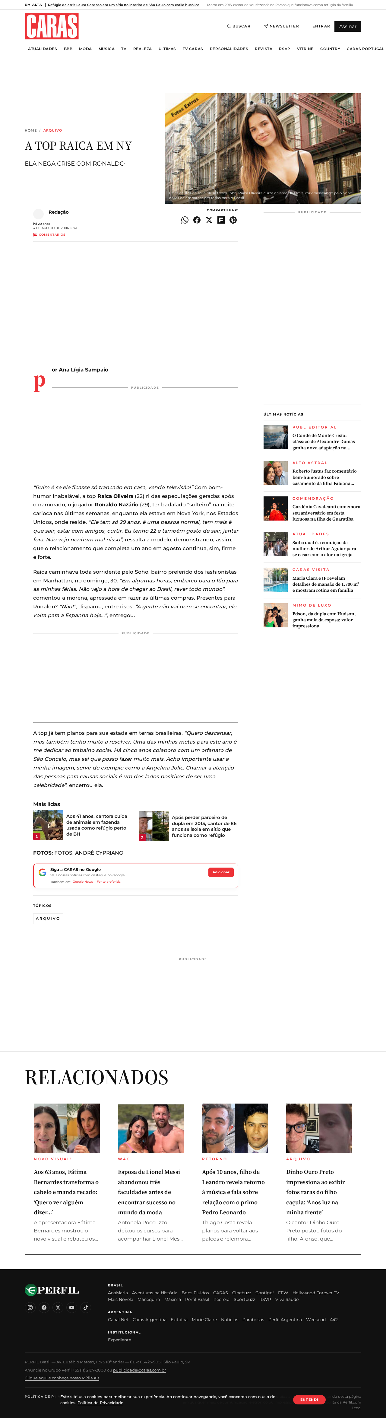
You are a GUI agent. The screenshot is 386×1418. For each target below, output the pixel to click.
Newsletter (284, 26)
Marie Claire (204, 1319)
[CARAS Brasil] (52, 26)
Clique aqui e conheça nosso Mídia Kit (62, 1377)
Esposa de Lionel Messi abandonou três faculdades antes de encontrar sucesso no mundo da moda (149, 1192)
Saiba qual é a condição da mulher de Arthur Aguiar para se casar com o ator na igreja (324, 549)
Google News (83, 882)
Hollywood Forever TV (316, 1292)
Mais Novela (120, 1299)
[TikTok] (85, 1307)
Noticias (229, 1319)
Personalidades (229, 49)
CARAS (220, 1292)
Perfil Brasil (197, 1299)
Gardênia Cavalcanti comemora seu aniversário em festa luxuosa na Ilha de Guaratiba (326, 513)
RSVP (284, 49)
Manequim (149, 1299)
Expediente (119, 1340)
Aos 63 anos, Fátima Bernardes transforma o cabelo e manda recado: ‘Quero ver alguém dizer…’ (66, 1192)
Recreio (221, 1299)
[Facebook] (44, 1307)
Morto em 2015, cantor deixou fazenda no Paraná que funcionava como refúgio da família (279, 5)
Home (31, 130)
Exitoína (179, 1319)
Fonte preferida (109, 882)
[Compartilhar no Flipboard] (221, 220)
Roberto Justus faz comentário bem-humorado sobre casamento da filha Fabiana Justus (325, 477)
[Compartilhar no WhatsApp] (185, 220)
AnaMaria (118, 1292)
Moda (85, 49)
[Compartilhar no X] (209, 220)
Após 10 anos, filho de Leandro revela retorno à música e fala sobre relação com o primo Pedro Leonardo (233, 1192)
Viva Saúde (287, 1299)
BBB (68, 49)
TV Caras (193, 49)
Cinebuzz (241, 1292)
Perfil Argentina (285, 1319)
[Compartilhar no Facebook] (197, 220)
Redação (59, 212)
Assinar (347, 26)
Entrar (321, 26)
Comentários (52, 235)
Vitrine (305, 49)
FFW (283, 1292)
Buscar (242, 26)
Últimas (167, 49)
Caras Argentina (149, 1319)
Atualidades (42, 49)
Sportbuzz (244, 1299)
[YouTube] (71, 1307)
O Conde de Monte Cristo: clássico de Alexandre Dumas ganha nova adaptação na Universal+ (324, 441)
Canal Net (118, 1319)
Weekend (316, 1319)
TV (123, 49)
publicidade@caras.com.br (139, 1370)
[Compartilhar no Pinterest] (233, 220)
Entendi (309, 1399)
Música (107, 49)
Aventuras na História (154, 1292)
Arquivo (52, 130)
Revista (263, 49)
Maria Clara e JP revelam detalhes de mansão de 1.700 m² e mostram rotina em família (326, 584)
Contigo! (264, 1292)
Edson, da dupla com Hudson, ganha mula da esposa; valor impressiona (324, 620)
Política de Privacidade (51, 1396)
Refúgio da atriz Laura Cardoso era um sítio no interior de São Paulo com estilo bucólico (123, 5)
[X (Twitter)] (57, 1307)
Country (330, 49)
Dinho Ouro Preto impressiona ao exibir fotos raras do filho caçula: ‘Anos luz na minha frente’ (315, 1192)
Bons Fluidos (195, 1292)
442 (334, 1319)
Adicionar (221, 872)
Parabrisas (253, 1319)
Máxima (172, 1299)
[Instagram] (30, 1307)
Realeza (142, 49)
